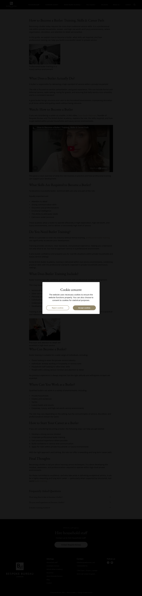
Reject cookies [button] (57, 308)
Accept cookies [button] (84, 308)
